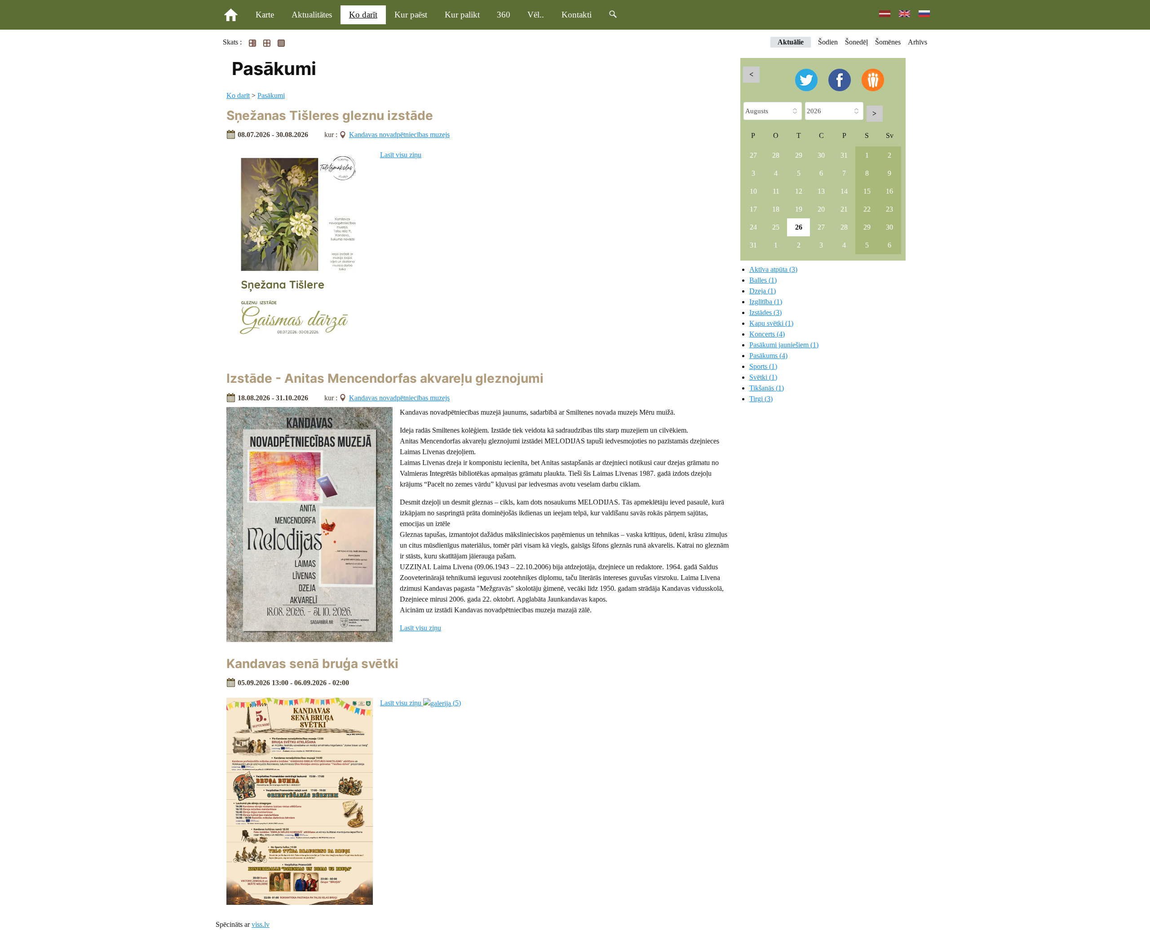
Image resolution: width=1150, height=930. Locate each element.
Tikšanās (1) (766, 388)
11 (776, 191)
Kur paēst (410, 14)
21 (844, 209)
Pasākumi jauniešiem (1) (783, 345)
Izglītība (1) (765, 302)
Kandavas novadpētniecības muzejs (399, 134)
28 (775, 155)
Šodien (828, 42)
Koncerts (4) (767, 334)
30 (821, 155)
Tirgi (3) (761, 399)
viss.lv (261, 924)
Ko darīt (363, 14)
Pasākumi (271, 95)
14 (844, 191)
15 (867, 191)
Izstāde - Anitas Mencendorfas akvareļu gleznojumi (385, 378)
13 (821, 191)
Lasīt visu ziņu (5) (420, 703)
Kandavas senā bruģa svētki (312, 663)
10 (753, 191)
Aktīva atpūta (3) (773, 269)
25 (775, 227)
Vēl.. (535, 14)
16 (889, 191)
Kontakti (577, 14)
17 (753, 209)
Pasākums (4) (768, 355)
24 (753, 227)
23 (889, 209)
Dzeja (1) (762, 291)
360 (503, 14)
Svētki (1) (763, 377)
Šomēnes (888, 42)
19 (798, 209)
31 (844, 155)
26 (798, 227)
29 (798, 155)
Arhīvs (917, 42)
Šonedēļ (856, 42)
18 (775, 209)
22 (867, 209)
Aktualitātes (312, 14)
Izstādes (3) (765, 312)
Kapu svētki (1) (771, 323)
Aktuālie (791, 42)
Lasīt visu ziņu (400, 155)
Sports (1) (763, 366)
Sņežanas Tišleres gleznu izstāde (329, 115)
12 (798, 191)
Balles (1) (763, 280)
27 (753, 155)
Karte (265, 14)
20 (821, 209)
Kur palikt (462, 14)
